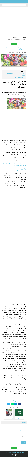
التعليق (24, 434)
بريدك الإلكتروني (22, 429)
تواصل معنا (6, 452)
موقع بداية (14, 43)
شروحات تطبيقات (15, 37)
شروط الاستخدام (12, 452)
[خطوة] (23, 1)
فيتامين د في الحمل (19, 77)
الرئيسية (23, 37)
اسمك (25, 425)
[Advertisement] (14, 22)
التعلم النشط (14, 447)
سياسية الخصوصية (20, 452)
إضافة (23, 442)
